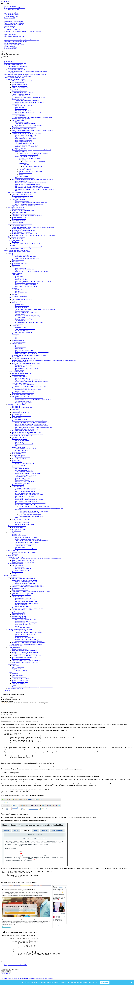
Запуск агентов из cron (19, 529)
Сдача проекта (19, 567)
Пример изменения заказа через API (30, 514)
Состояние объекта (21, 314)
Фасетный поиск (17, 414)
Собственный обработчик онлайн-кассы (27, 501)
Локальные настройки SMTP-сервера (27, 258)
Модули (10, 672)
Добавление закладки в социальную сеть (28, 539)
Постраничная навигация (20, 361)
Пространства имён (18, 260)
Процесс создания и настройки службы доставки (34, 506)
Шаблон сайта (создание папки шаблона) (28, 184)
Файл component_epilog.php (20, 383)
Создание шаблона (21, 151)
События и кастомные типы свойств (26, 368)
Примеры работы (20, 197)
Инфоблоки (15, 242)
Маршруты (18, 289)
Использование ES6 (18, 485)
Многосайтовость (9, 26)
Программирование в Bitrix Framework (20, 435)
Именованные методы (22, 306)
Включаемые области (18, 96)
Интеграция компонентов (16, 207)
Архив (17, 626)
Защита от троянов (21, 670)
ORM (9, 297)
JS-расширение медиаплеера (24, 471)
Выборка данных (17, 343)
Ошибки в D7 (16, 265)
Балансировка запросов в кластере (22, 609)
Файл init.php (16, 460)
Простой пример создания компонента (24, 657)
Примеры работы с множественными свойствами (30, 424)
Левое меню (26, 164)
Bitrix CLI (18, 445)
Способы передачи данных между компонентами (27, 655)
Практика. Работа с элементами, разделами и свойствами (29, 421)
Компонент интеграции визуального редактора (26, 660)
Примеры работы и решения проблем (23, 128)
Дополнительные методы (19, 649)
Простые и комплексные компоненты (23, 210)
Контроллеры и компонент (23, 278)
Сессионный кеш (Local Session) (25, 600)
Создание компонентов (15, 647)
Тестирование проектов (15, 563)
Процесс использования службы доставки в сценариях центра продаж (41, 508)
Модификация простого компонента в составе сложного (33, 399)
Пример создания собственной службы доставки (34, 511)
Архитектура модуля (21, 419)
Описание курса (9, 61)
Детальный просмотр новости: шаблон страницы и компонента (35, 189)
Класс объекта (19, 304)
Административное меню (20, 680)
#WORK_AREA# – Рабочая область (30, 158)
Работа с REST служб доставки (25, 504)
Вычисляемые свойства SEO (21, 412)
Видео (17, 517)
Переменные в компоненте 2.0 (21, 373)
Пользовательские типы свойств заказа (27, 490)
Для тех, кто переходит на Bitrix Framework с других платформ (27, 71)
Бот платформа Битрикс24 (12, 43)
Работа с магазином (18, 486)
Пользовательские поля (15, 557)
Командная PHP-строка (19, 437)
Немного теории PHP (18, 447)
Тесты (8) (7, 690)
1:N (16, 335)
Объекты (14, 302)
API (13, 266)
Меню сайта (15, 104)
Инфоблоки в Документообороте (22, 407)
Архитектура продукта (19, 452)
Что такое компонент (18, 209)
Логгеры (14, 294)
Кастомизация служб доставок (24, 496)
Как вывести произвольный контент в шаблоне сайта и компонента (33, 130)
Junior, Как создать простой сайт (14, 77)
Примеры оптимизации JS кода (21, 595)
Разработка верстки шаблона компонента (24, 654)
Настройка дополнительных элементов (24, 127)
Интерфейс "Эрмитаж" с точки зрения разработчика (28, 631)
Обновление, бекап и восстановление (20, 251)
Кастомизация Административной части (20, 629)
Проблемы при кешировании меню (26, 581)
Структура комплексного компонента (23, 214)
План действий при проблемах (21, 416)
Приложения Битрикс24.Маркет (14, 45)
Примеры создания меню (23, 110)
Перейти (104, 982)
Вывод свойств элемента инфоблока (26, 429)
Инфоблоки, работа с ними (16, 404)
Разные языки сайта (18, 120)
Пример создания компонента (21, 659)
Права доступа (16, 453)
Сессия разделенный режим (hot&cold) (27, 601)
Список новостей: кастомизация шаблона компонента (32, 187)
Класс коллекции (20, 327)
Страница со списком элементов (25, 637)
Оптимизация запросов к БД (20, 588)
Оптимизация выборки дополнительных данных (27, 585)
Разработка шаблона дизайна (21, 94)
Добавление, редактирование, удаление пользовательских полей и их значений (36, 558)
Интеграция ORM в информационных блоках (26, 363)
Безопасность (12, 664)
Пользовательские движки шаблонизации (25, 652)
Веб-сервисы (12, 685)
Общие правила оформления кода (25, 135)
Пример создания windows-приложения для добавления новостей (32, 687)
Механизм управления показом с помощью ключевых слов (33, 117)
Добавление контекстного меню (25, 634)
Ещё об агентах (16, 531)
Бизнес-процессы (9, 46)
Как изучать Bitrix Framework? (17, 66)
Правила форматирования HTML (25, 138)
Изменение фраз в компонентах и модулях (28, 125)
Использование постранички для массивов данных (27, 608)
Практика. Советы (21, 279)
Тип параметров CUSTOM (23, 401)
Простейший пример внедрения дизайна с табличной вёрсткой (31, 150)
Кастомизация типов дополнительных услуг (29, 494)
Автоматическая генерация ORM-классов (25, 358)
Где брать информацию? (15, 68)
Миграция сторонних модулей (24, 624)
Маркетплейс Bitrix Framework (13, 24)
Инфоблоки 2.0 (16, 406)
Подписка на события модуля (24, 524)
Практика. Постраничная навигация (26, 283)
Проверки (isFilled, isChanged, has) (25, 312)
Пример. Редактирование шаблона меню (24, 233)
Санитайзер (15, 665)
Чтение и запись (20, 366)
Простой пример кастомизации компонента (29, 398)
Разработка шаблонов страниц (21, 132)
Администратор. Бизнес (11, 16)
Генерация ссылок (21, 293)
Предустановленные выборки (24, 350)
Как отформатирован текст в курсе (15, 63)
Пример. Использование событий (22, 394)
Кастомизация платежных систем (25, 498)
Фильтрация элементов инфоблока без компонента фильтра (33, 411)
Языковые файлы (17, 462)
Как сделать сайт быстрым (20, 590)
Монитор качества (17, 565)
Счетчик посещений (25, 173)
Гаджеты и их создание (19, 465)
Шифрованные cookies (22, 606)
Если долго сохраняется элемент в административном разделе (31, 591)
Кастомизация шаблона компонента (34, 161)
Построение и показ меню (23, 105)
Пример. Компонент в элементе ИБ (26, 384)
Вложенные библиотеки (22, 483)
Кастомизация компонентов (20, 396)
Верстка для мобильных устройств (26, 146)
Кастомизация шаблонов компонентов (20, 224)
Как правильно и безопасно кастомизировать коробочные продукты (25, 74)
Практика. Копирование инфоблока (23, 430)
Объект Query (19, 348)
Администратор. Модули (12, 14)
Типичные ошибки (18, 222)
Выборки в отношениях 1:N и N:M (26, 353)
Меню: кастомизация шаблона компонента (28, 191)
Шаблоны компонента (19, 220)
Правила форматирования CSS (25, 141)
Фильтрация (15, 409)
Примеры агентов (17, 527)
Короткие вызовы (20, 347)
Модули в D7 (16, 673)
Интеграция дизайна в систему (25, 156)
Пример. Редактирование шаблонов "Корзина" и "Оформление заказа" (34, 235)
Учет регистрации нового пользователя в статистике (31, 540)
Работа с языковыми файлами (24, 463)
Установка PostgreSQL (26, 627)
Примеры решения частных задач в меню (28, 112)
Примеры (18, 509)
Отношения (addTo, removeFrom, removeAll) (28, 322)
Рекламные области (18, 114)
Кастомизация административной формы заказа (27, 644)
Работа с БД (11, 611)
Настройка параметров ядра (20, 255)
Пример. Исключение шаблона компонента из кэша (31, 386)
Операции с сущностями (19, 301)
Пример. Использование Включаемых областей (30, 97)
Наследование (19, 370)
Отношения (15, 334)
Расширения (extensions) (22, 478)
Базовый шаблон (13, 89)
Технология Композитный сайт (14, 23)
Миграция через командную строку (26, 623)
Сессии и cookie (17, 596)
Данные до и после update (23, 545)
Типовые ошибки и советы (23, 476)
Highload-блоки (16, 417)
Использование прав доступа (21, 118)
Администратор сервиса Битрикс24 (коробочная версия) (21, 40)
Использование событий (19, 536)
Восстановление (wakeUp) (23, 319)
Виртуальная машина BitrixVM (14, 36)
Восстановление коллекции (24, 332)
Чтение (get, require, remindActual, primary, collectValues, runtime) (35, 309)
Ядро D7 (10, 253)
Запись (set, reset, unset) (22, 311)
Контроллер (19, 276)
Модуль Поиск (12, 555)
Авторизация (5, 1)
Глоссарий (11, 73)
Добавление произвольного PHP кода (19, 248)
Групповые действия (21, 330)
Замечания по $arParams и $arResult (26, 448)
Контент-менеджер (10, 6)
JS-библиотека (16, 467)
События (11, 532)
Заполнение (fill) (20, 320)
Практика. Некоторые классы (24, 270)
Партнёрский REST (10, 48)
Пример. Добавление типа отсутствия (23, 230)
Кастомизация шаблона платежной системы (29, 499)
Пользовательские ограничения (25, 491)
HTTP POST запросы (21, 450)
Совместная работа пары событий (25, 544)
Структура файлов (17, 238)
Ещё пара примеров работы (23, 403)
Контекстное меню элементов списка (27, 639)
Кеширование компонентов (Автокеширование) (27, 247)
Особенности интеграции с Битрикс (26, 145)
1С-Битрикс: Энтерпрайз (12, 29)
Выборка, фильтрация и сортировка (23, 560)
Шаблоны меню (20, 107)
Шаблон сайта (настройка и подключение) (28, 186)
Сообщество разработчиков (16, 69)
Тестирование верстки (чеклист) (25, 143)
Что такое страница (18, 82)
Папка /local (19, 442)
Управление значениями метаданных (23, 206)
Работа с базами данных (22, 457)
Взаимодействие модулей (20, 682)
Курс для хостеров (10, 34)
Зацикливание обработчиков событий (27, 542)
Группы (17, 291)
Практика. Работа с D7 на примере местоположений (31, 271)
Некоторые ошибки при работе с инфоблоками (26, 432)
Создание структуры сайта (16, 237)
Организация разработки (19, 439)
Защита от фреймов (18, 667)
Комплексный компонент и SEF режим (24, 552)
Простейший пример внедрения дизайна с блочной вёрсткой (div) (32, 179)
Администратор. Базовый (12, 13)
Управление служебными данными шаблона (22, 192)
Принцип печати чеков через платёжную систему (30, 503)
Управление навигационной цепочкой (27, 100)
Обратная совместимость (19, 342)
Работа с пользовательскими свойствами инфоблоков (32, 422)
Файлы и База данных (18, 455)
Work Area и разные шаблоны (24, 178)
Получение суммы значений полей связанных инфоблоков (33, 427)
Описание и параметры (19, 677)
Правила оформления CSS (23, 140)
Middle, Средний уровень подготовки (16, 250)
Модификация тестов (22, 570)
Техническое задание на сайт (21, 87)
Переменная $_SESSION (23, 598)
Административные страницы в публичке (28, 641)
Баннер (21, 174)
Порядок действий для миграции (25, 619)
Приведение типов (21, 307)
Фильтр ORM (16, 357)
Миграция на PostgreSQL (19, 618)
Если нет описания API (22, 268)
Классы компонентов (18, 375)
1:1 (16, 337)
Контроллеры (16, 274)
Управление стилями (18, 199)
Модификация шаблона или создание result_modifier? (31, 381)
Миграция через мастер (22, 621)
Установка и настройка (11, 9)
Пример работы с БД (18, 613)
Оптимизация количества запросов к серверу (29, 521)
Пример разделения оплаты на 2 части (31, 516)
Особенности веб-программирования (23, 578)
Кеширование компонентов (20, 388)
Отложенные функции (19, 458)
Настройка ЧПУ (13, 550)
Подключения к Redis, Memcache (25, 256)
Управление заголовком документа (22, 196)
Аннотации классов (18, 340)
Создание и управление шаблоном (22, 92)
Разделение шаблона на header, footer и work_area (30, 183)
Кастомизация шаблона (19, 225)
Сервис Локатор (17, 273)
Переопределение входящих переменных (24, 650)
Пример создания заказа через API (29, 513)
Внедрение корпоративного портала (15, 41)
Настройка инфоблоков (15, 240)
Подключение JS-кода (22, 468)
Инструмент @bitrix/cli (22, 480)
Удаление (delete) (20, 317)
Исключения (16, 261)
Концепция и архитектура (23, 365)
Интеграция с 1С (9, 18)
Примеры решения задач (23, 378)
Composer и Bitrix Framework (24, 444)
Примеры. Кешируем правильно (25, 583)
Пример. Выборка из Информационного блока (29, 380)
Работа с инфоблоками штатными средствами (26, 243)
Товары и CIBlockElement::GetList (25, 488)
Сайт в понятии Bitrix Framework (22, 81)
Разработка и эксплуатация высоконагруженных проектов (22, 31)
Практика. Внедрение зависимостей (26, 286)
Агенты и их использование (17, 526)
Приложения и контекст (19, 263)
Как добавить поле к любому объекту (23, 562)
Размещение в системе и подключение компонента (27, 215)
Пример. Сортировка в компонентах (23, 393)
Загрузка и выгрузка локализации (25, 123)
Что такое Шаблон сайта (19, 91)
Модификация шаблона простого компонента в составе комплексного (33, 227)
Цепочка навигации (18, 99)
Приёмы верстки (20, 148)
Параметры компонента (19, 219)
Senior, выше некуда (10, 575)
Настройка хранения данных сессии (26, 603)
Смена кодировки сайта (19, 616)
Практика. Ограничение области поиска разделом (27, 434)
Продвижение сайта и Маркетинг (14, 8)
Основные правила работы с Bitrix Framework (18, 76)
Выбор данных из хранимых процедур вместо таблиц (32, 352)
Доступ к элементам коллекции (25, 329)
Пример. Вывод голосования (21, 228)
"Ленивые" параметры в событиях (26, 549)
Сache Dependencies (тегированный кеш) (28, 389)
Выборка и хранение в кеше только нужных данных (28, 586)
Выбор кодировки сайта (19, 86)
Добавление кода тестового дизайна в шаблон (33, 153)
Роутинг (14, 288)
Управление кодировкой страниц (22, 194)
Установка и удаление (18, 683)
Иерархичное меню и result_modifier (15, 965)
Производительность (14, 577)
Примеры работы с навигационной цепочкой (29, 102)
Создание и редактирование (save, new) (27, 316)
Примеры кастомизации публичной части (28, 473)
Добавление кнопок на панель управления (28, 632)
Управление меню (21, 109)
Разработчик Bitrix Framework (13, 21)
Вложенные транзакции (19, 296)
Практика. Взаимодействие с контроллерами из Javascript (33, 281)
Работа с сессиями (21, 604)
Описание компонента (19, 217)
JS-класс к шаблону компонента (25, 470)
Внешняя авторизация (15, 646)
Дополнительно (20, 547)
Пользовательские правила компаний (27, 493)
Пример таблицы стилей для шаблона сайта (29, 204)
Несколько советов (17, 572)
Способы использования (23, 568)
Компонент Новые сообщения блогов (30, 171)
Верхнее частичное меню (30, 168)
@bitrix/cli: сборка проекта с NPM (25, 481)
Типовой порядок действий (16, 79)
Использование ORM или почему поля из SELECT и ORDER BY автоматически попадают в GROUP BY (45, 360)
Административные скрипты (21, 678)
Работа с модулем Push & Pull (21, 519)
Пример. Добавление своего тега (25, 391)
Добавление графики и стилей (28, 155)
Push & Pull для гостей (22, 522)
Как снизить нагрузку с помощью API (23, 593)
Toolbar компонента (21, 636)
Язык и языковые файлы (19, 84)
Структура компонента (19, 212)
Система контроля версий (23, 440)
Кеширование (12, 245)
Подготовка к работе (21, 181)
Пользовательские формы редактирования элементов (28, 642)
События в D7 (16, 534)
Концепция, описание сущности (22, 299)
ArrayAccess (19, 324)
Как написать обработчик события (26, 537)
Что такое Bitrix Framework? (13, 64)
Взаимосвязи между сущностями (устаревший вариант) (29, 355)
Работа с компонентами (15, 371)
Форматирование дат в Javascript (25, 475)
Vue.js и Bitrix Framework (12, 28)
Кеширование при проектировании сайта (24, 580)
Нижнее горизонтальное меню (32, 166)
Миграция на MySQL (18, 614)
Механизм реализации (22, 122)
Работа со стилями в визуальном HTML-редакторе (31, 202)
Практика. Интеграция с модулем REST (27, 284)
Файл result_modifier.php (19, 376)
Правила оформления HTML (24, 137)
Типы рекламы (20, 115)
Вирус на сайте (16, 668)
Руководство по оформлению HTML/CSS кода (26, 133)
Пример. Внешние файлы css (21, 232)
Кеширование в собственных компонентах (25, 662)
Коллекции (15, 325)
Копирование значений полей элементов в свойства (31, 426)
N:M (16, 338)
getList (17, 345)
